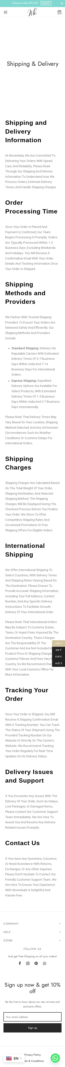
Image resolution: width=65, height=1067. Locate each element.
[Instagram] (27, 963)
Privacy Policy (32, 1055)
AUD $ (57, 663)
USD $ (57, 643)
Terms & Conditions (32, 1061)
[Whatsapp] (44, 963)
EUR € (57, 656)
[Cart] (59, 12)
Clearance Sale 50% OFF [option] (31, 3)
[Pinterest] (36, 963)
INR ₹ (57, 650)
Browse (46, 3)
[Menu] (5, 12)
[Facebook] (20, 963)
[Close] (62, 3)
